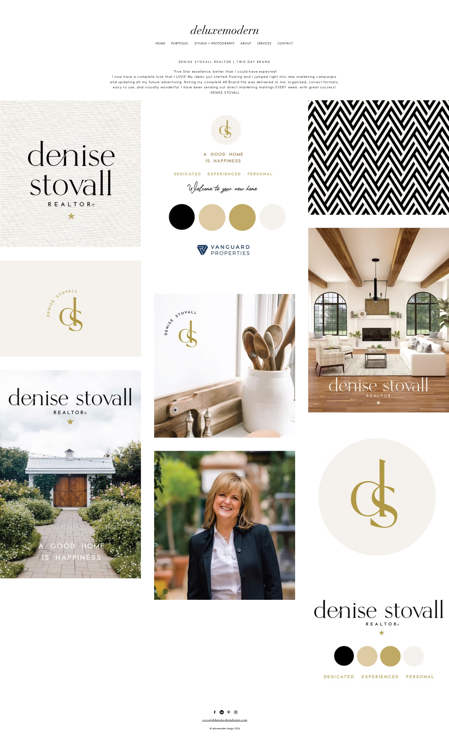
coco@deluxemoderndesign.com (224, 720)
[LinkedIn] (222, 712)
